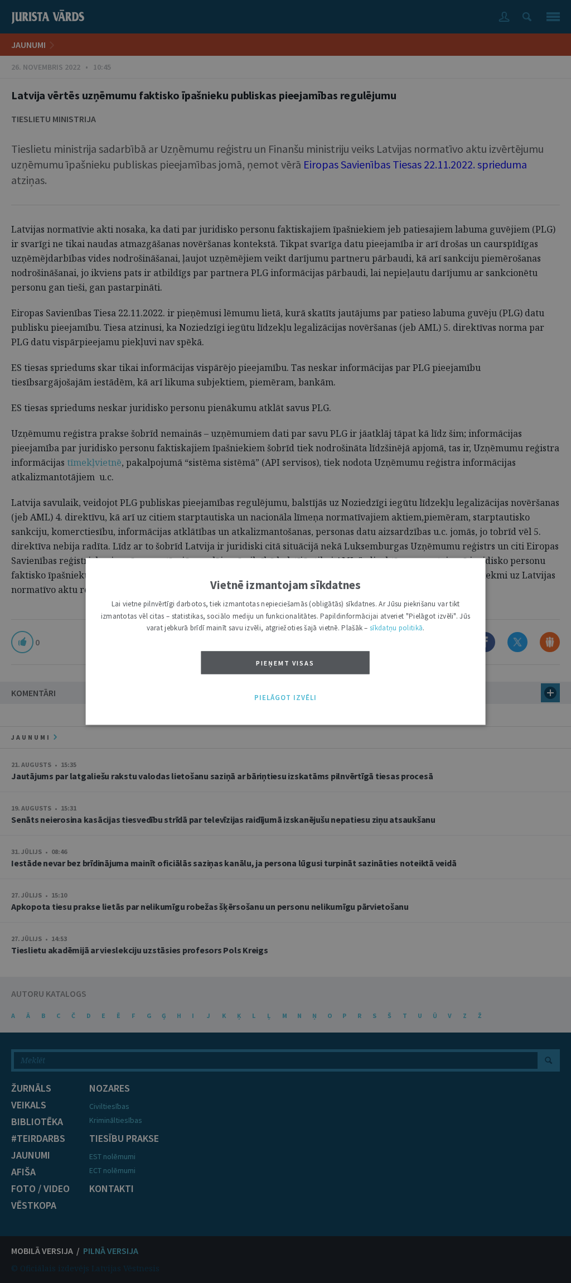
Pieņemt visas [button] (285, 663)
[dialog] (286, 641)
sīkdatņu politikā (396, 628)
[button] (285, 698)
